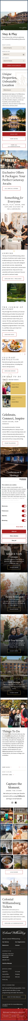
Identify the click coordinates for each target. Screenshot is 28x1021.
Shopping (17, 974)
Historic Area (7, 774)
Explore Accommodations (14, 923)
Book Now (14, 134)
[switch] (24, 511)
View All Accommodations (14, 145)
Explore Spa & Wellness (13, 278)
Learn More (15, 387)
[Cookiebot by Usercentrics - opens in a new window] (19, 479)
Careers (17, 945)
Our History (5, 942)
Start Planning (10, 443)
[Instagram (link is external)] (12, 802)
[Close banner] (27, 1010)
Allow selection (14, 536)
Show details (19, 526)
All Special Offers (11, 188)
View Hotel (14, 139)
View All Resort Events (10, 379)
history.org (4, 979)
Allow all (14, 531)
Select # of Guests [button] (8, 61)
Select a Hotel (6, 45)
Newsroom (5, 945)
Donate (22, 1016)
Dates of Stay (6, 51)
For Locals (17, 971)
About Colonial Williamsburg (11, 939)
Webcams (17, 977)
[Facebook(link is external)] (15, 802)
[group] (14, 117)
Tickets (6, 1016)
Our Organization (20, 942)
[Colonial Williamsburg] (14, 934)
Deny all (14, 540)
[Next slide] (25, 354)
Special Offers (5, 974)
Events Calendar (6, 977)
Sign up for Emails (14, 997)
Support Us (5, 971)
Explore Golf (9, 334)
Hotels (14, 1016)
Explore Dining (10, 371)
